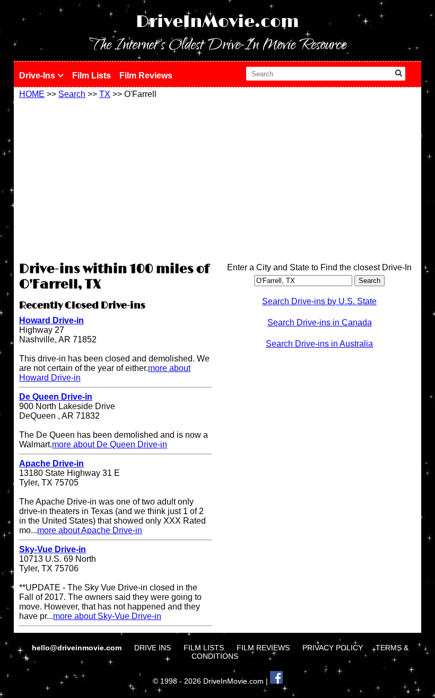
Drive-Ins (38, 75)
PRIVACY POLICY (332, 647)
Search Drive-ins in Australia (319, 343)
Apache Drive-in (51, 463)
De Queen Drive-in (55, 396)
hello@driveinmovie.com (78, 647)
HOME (32, 94)
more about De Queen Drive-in (109, 444)
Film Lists (91, 75)
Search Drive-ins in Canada (319, 322)
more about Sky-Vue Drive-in (107, 616)
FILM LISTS (204, 647)
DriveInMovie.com (217, 22)
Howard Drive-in (51, 320)
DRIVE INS (152, 647)
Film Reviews (145, 75)
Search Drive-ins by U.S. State (319, 301)
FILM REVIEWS (263, 647)
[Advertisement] (116, 178)
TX (104, 94)
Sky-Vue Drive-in (52, 549)
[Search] (398, 74)
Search (71, 94)
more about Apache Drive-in (89, 530)
